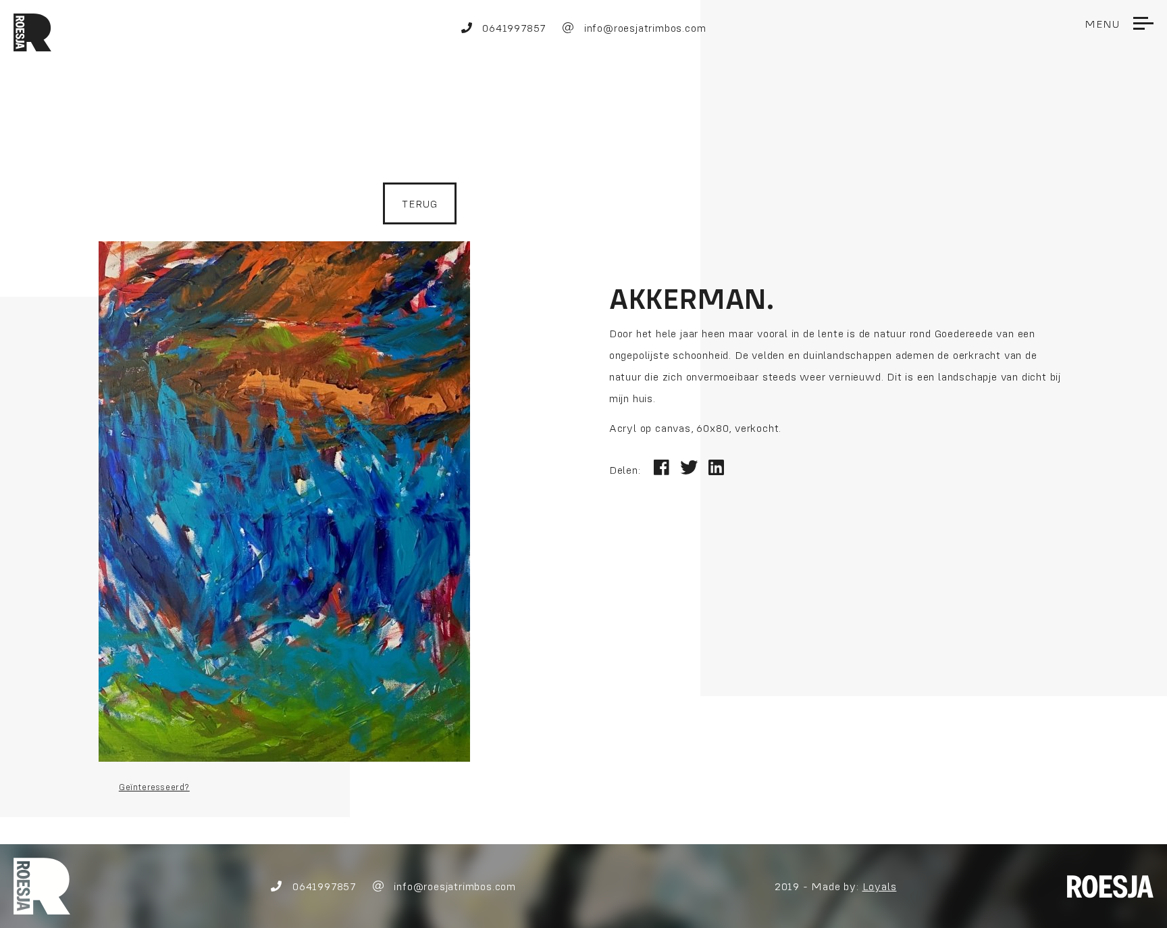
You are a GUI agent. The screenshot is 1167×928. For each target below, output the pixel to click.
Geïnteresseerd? (154, 786)
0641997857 (512, 27)
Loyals (879, 886)
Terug (420, 203)
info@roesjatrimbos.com (643, 27)
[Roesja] (42, 885)
